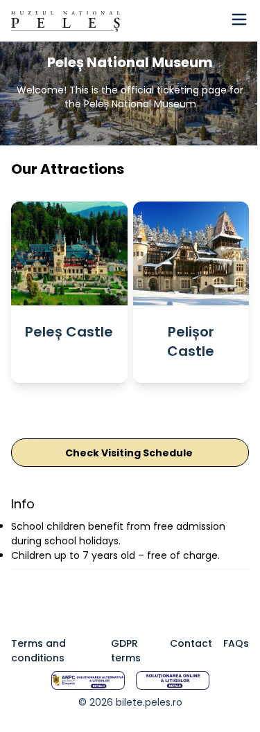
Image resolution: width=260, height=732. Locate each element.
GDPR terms (126, 650)
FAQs (236, 643)
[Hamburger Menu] (239, 19)
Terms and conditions (38, 650)
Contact (191, 643)
